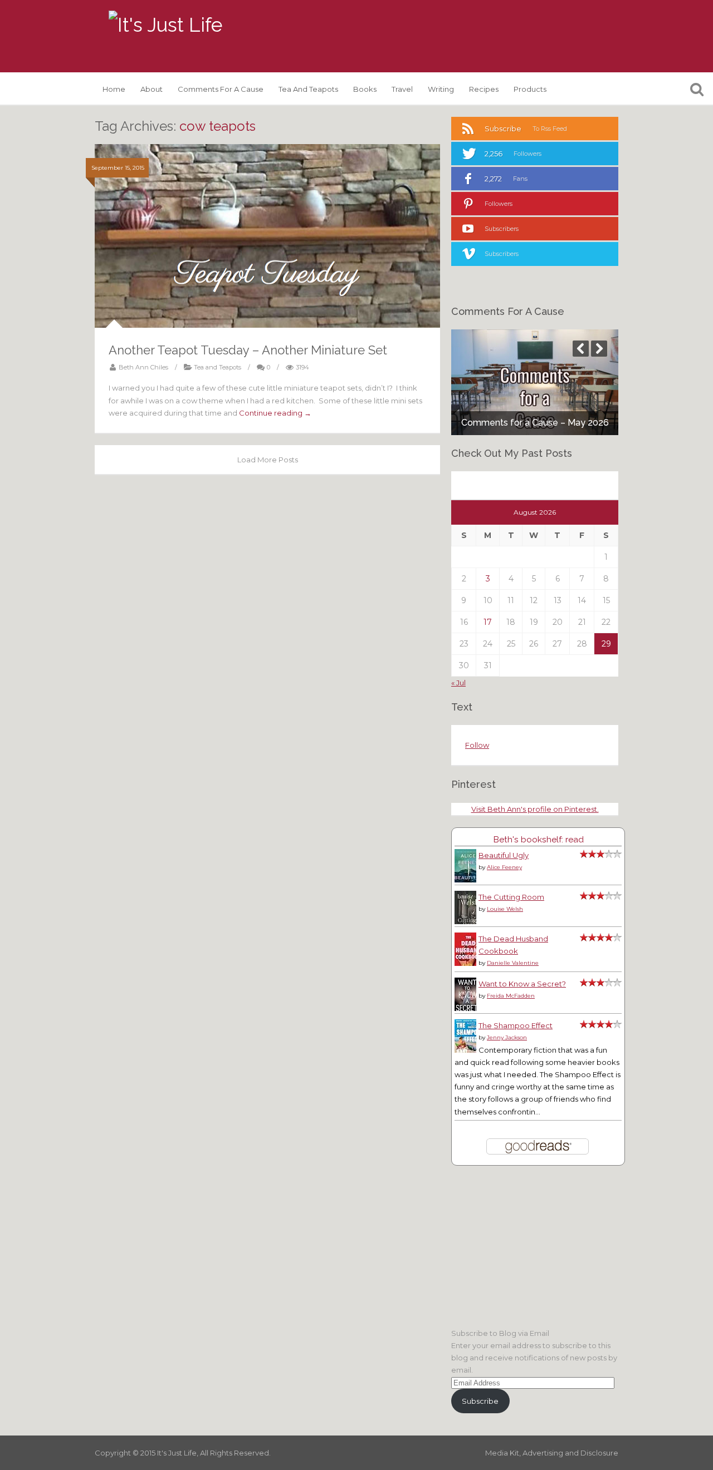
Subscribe (480, 1401)
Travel (402, 89)
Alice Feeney (504, 867)
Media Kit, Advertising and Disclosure (551, 1452)
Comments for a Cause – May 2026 (535, 422)
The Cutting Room (511, 896)
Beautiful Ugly (503, 855)
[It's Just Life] (165, 25)
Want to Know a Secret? (522, 983)
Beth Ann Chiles (143, 367)
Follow (477, 745)
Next (599, 349)
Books (365, 89)
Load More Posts (267, 459)
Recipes (484, 89)
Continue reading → (275, 412)
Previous (581, 349)
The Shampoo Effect (515, 1025)
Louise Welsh (505, 908)
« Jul (458, 682)
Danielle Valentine (513, 962)
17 (488, 622)
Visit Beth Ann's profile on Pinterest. (535, 809)
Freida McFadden (511, 995)
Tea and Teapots (308, 89)
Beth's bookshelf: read (538, 839)
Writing (441, 89)
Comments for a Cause (220, 89)
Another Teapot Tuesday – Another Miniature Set (248, 350)
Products (530, 89)
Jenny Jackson (507, 1037)
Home (113, 89)
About (151, 89)
